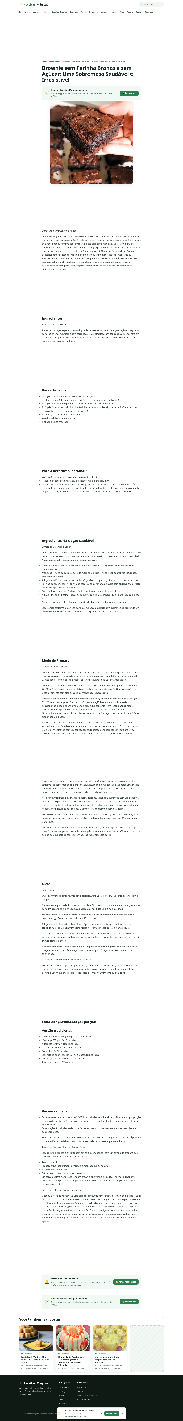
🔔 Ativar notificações (126, 1282)
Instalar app (111, 1413)
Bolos (45, 12)
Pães (121, 12)
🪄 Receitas (33, 4)
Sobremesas (24, 12)
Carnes (113, 12)
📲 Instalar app (129, 93)
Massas (104, 12)
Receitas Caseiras (59, 12)
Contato (80, 1391)
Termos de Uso (83, 1399)
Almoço (36, 12)
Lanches (74, 12)
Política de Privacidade (87, 1395)
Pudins (130, 12)
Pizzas (139, 12)
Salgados (93, 12)
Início (44, 61)
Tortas (83, 12)
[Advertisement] (91, 37)
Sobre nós (81, 1387)
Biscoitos (149, 12)
